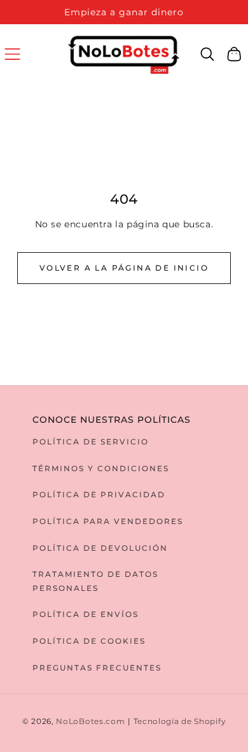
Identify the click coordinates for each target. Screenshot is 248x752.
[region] (124, 12)
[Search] (207, 54)
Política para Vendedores (107, 521)
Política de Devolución (100, 548)
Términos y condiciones (100, 468)
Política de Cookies (89, 641)
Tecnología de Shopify (180, 721)
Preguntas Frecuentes (97, 667)
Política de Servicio (90, 441)
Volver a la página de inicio (124, 268)
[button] (12, 53)
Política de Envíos (85, 614)
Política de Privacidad (98, 494)
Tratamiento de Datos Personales (95, 581)
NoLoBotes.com (90, 721)
